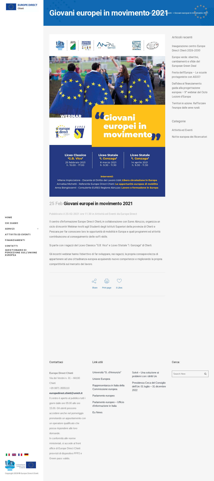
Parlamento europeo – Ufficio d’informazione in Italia (108, 404)
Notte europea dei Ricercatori (189, 136)
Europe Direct (129, 213)
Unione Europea (101, 378)
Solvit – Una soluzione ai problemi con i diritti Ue (145, 374)
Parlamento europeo (103, 395)
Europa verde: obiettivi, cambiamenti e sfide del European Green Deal (186, 61)
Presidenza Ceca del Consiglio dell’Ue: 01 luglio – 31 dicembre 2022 (149, 386)
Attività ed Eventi (164, 13)
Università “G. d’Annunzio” (106, 372)
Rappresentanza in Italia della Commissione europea (108, 387)
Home (151, 13)
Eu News (97, 412)
